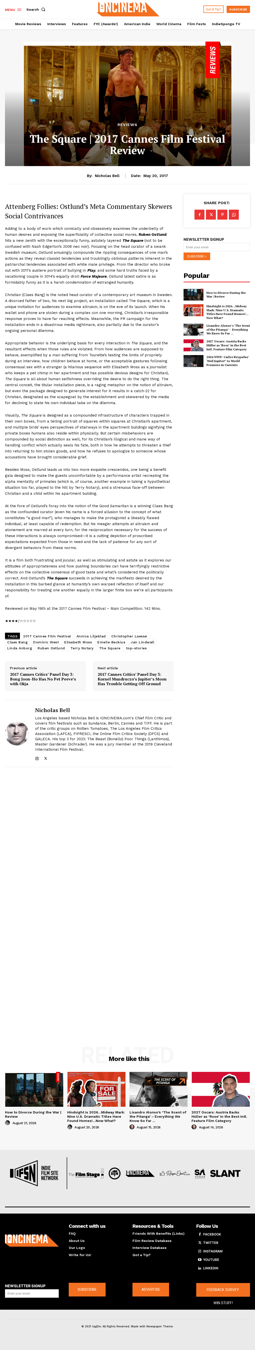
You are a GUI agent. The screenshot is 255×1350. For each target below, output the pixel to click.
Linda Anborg (19, 648)
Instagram (213, 1251)
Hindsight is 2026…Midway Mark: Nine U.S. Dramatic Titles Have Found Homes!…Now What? (227, 312)
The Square (110, 648)
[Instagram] (37, 757)
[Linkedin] (199, 1268)
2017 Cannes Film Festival (47, 636)
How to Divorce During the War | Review (226, 295)
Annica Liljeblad (91, 636)
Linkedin (210, 1268)
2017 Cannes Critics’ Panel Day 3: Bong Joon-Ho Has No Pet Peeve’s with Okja (43, 679)
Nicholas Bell (107, 176)
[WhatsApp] (234, 215)
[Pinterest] (222, 215)
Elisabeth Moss (78, 642)
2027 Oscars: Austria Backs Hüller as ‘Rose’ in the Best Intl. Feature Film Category (226, 345)
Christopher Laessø (129, 636)
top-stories (136, 648)
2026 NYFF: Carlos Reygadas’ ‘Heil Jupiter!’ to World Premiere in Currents (227, 361)
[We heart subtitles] (128, 8)
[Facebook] (199, 215)
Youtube (211, 1260)
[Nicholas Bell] (17, 733)
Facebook (212, 1234)
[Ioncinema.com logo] (32, 1240)
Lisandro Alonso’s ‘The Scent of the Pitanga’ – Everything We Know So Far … (228, 329)
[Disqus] (89, 838)
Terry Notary (82, 648)
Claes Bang (17, 642)
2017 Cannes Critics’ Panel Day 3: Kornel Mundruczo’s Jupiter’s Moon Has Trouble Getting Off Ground (132, 679)
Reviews (127, 125)
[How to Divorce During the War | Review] (193, 295)
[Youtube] (199, 1259)
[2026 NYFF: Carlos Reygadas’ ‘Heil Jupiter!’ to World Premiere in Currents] (193, 361)
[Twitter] (46, 757)
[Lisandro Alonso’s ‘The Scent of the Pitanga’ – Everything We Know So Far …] (193, 330)
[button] (36, 9)
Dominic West (46, 642)
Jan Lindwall (142, 642)
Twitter (210, 1243)
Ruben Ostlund (51, 648)
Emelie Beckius (111, 642)
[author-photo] (8, 1123)
